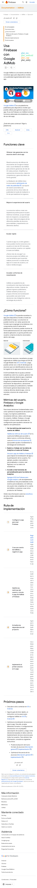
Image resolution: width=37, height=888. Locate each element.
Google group (5, 840)
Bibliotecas (4, 804)
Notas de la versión (6, 843)
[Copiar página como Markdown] (11, 67)
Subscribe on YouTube (7, 824)
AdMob (21, 8)
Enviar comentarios (12, 22)
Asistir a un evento (6, 827)
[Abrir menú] (3, 2)
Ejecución (30, 14)
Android (17, 130)
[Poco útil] (16, 18)
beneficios (29, 494)
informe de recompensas (21, 440)
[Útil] (14, 18)
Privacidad (13, 879)
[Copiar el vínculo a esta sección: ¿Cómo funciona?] (28, 311)
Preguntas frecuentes (7, 849)
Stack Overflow (5, 837)
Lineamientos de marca (8, 846)
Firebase (6, 14)
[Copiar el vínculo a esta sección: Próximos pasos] (26, 702)
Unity (27, 130)
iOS (18, 363)
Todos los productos (7, 872)
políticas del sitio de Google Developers (12, 781)
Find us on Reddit (6, 818)
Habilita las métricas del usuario (17, 434)
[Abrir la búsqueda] (23, 2)
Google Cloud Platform (7, 869)
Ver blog (3, 815)
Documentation (8, 8)
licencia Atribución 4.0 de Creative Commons (22, 776)
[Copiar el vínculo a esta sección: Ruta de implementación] (26, 509)
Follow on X (4, 821)
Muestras (4, 802)
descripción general (23, 755)
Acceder (32, 2)
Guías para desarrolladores (9, 796)
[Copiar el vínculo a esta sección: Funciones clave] (26, 145)
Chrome (3, 863)
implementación (24, 749)
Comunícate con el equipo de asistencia (12, 835)
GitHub (3, 807)
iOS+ (7, 130)
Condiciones (5, 879)
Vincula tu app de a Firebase (19, 454)
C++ (8, 133)
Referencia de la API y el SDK (9, 799)
